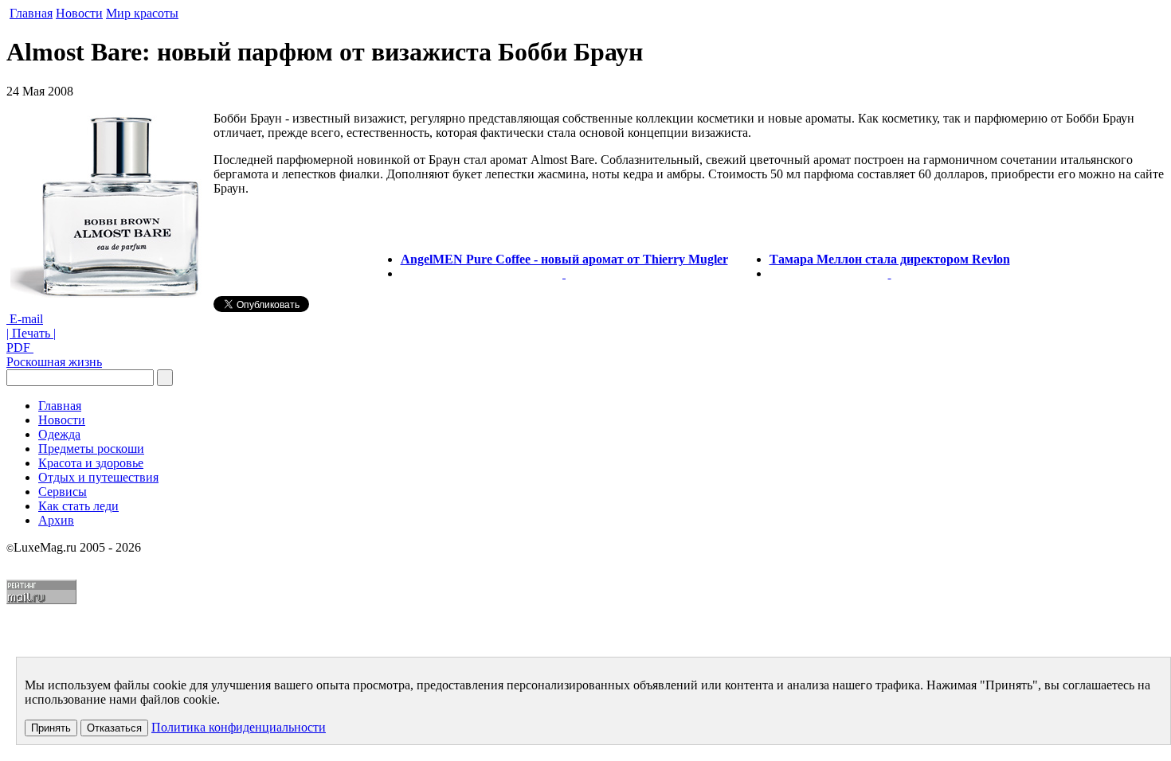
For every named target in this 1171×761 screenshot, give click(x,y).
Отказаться (114, 728)
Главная (31, 13)
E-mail (24, 319)
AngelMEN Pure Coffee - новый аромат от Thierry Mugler (564, 259)
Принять (51, 728)
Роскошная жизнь (54, 362)
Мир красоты (142, 13)
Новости (79, 13)
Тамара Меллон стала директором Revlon (890, 259)
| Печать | (31, 333)
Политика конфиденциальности (238, 727)
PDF (19, 347)
